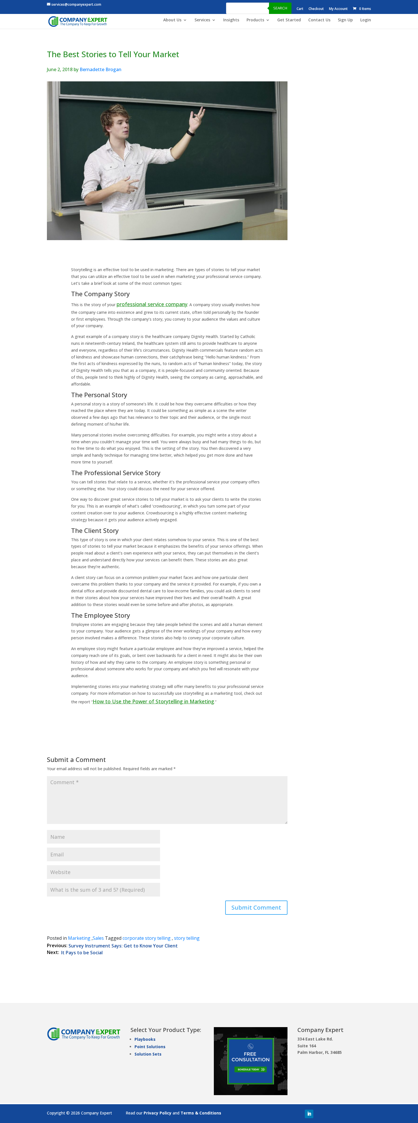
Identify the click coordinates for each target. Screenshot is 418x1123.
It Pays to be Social (82, 952)
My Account (338, 9)
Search (280, 8)
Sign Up (345, 20)
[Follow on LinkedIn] (309, 1114)
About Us (172, 20)
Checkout (316, 9)
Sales (98, 938)
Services (202, 20)
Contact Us (319, 20)
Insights (231, 20)
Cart (300, 9)
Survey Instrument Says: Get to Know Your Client (123, 946)
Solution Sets (148, 1054)
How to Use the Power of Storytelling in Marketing (153, 701)
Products (255, 20)
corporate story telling (147, 938)
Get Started (289, 20)
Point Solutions (149, 1046)
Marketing (79, 938)
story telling (187, 938)
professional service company (152, 304)
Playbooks (145, 1039)
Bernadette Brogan (100, 69)
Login (365, 20)
